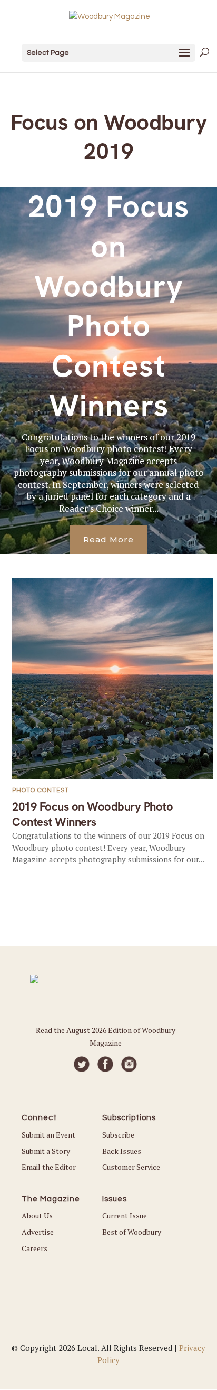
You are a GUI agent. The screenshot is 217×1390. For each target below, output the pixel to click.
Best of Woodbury (131, 1232)
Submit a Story (46, 1151)
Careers (34, 1248)
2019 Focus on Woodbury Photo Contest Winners (108, 306)
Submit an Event (48, 1135)
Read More (108, 539)
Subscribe (118, 1135)
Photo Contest (40, 790)
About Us (37, 1215)
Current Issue (124, 1215)
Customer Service (131, 1167)
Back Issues (121, 1151)
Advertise (38, 1232)
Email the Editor (49, 1167)
